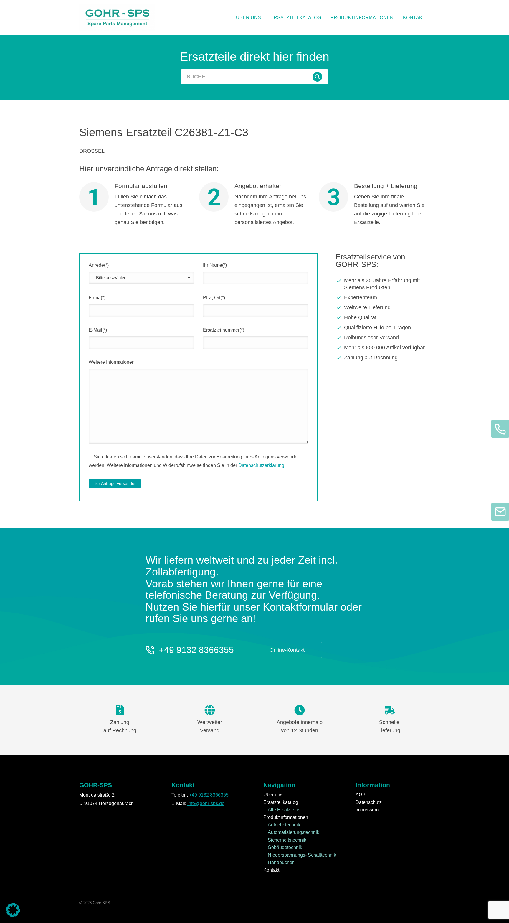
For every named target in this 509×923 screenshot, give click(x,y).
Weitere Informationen (112, 362)
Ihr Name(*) (215, 265)
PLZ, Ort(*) (214, 297)
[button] (13, 910)
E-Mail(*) (98, 330)
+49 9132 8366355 (196, 650)
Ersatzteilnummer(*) (223, 330)
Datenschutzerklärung (261, 465)
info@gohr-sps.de (205, 803)
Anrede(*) (99, 265)
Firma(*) (97, 297)
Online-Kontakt (287, 650)
